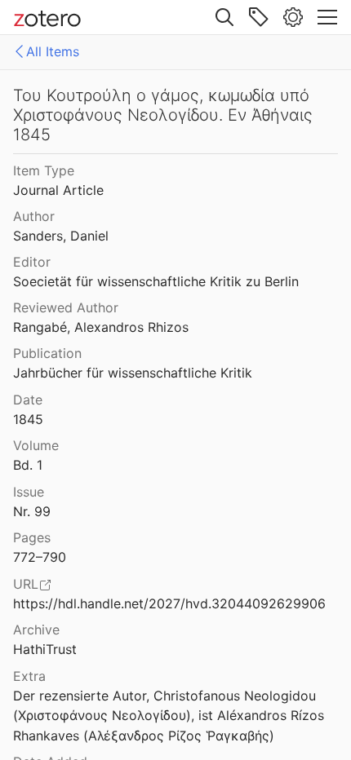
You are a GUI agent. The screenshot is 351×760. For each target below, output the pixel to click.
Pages (32, 537)
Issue (28, 492)
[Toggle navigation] (327, 17)
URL (25, 584)
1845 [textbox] (28, 419)
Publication (47, 353)
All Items (52, 51)
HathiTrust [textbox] (45, 649)
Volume (36, 445)
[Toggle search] (224, 17)
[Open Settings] (293, 17)
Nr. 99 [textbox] (32, 511)
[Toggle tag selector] (259, 17)
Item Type (43, 170)
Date (27, 399)
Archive (36, 629)
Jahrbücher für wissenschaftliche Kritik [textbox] (132, 373)
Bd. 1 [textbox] (27, 465)
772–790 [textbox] (39, 557)
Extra (29, 676)
